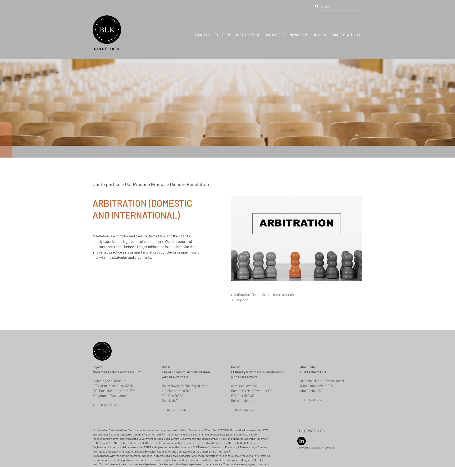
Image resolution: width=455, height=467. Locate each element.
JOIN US (319, 32)
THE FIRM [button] (222, 32)
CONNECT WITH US (345, 32)
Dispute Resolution (189, 202)
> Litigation (240, 318)
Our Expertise (107, 202)
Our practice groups (145, 202)
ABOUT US (202, 32)
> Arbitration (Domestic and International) (262, 312)
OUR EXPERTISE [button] (247, 32)
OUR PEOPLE (275, 32)
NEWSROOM (299, 32)
